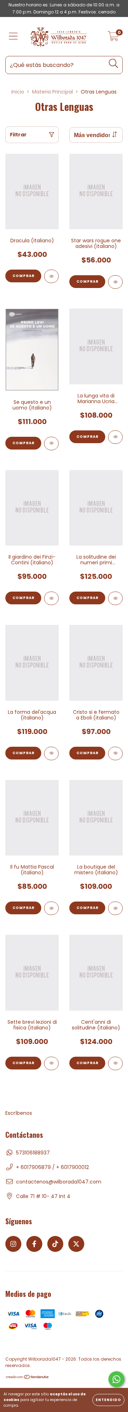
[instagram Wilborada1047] (13, 1244)
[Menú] (13, 36)
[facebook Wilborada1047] (34, 1244)
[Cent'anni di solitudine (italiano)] (115, 1063)
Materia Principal (52, 91)
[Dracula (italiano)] (51, 276)
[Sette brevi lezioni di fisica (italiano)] (51, 1063)
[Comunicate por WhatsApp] (116, 1379)
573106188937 (33, 1152)
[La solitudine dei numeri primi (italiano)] (115, 598)
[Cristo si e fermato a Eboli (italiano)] (115, 753)
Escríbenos (18, 1113)
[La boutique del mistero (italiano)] (115, 908)
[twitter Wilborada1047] (76, 1244)
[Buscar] (113, 63)
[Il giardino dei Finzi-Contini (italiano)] (51, 598)
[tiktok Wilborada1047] (55, 1244)
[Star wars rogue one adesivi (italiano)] (115, 282)
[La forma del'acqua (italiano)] (51, 753)
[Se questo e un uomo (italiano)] (51, 443)
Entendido (108, 1399)
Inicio (17, 91)
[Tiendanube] (27, 1377)
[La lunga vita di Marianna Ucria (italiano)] (115, 437)
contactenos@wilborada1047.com (58, 1181)
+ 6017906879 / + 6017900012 (52, 1167)
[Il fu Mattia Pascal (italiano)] (51, 908)
